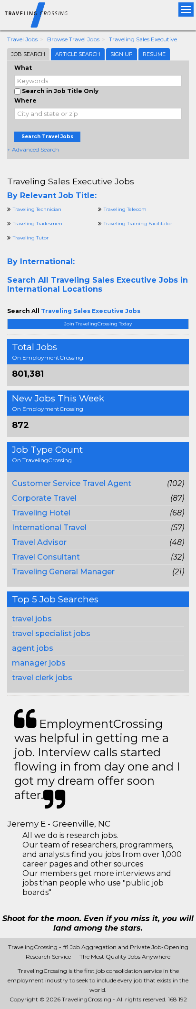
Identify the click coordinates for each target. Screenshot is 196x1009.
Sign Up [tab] (121, 54)
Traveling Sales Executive (143, 39)
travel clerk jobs (42, 677)
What (23, 67)
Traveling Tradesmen (37, 223)
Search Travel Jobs (47, 136)
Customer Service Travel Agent (71, 483)
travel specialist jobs (51, 633)
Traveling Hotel (41, 512)
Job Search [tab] (28, 54)
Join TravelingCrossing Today (98, 324)
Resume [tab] (154, 54)
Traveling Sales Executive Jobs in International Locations (97, 285)
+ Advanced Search (33, 149)
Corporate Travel (44, 498)
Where (25, 100)
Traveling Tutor (31, 238)
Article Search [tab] (77, 54)
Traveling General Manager (63, 571)
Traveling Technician (37, 209)
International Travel (49, 527)
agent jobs (32, 648)
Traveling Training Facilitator (138, 223)
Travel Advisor (39, 542)
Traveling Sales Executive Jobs (70, 181)
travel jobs (32, 618)
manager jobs (39, 662)
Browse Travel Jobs (73, 39)
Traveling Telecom (125, 209)
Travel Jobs (22, 39)
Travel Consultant (46, 557)
